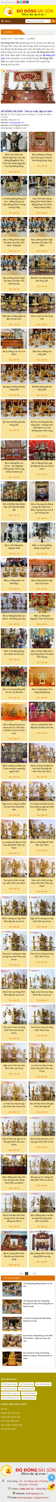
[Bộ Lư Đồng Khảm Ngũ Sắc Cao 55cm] (42, 568)
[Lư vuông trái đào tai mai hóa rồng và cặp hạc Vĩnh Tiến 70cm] (42, 791)
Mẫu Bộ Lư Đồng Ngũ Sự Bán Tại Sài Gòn (14, 317)
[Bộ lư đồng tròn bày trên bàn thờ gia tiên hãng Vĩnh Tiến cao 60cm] (14, 1164)
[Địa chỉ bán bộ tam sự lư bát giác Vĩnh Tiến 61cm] (42, 1126)
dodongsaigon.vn (16, 122)
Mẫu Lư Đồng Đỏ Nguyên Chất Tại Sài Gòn (42, 617)
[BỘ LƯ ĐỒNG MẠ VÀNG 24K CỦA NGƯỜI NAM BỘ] (14, 491)
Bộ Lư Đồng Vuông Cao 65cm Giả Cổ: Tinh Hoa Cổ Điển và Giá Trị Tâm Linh (14, 728)
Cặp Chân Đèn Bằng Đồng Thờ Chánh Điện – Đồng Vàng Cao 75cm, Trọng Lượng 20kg (42, 203)
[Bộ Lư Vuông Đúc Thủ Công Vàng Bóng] (42, 677)
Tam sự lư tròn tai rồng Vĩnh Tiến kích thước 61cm (14, 1030)
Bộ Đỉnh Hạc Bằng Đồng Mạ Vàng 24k (42, 279)
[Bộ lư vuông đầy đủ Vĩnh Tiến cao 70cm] (42, 829)
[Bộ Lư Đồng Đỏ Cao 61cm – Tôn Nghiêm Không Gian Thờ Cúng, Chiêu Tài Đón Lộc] (14, 450)
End (34, 1274)
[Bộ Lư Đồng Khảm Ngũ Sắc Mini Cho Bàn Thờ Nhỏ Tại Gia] (14, 265)
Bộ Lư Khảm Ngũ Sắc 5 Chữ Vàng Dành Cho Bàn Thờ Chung (42, 654)
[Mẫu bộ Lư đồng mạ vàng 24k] (42, 339)
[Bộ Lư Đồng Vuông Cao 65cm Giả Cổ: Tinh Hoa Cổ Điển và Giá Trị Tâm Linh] (14, 712)
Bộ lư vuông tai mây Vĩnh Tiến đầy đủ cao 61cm (14, 920)
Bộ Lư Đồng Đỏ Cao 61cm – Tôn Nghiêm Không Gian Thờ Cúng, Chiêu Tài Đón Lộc (14, 467)
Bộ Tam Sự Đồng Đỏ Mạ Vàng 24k (14, 423)
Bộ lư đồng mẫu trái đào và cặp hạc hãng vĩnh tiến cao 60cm (42, 1218)
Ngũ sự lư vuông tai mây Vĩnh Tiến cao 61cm (42, 920)
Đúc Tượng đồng (26, 1384)
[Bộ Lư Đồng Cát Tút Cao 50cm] (14, 339)
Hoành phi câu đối (26, 1389)
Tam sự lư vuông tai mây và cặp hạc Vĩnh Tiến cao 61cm (14, 956)
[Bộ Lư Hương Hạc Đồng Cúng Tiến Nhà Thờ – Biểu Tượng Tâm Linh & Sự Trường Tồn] (42, 491)
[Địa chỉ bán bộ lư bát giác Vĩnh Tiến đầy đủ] (42, 1091)
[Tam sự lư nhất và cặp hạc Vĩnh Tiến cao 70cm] (14, 867)
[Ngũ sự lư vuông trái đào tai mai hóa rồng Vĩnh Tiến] (14, 791)
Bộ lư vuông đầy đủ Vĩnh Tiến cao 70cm (42, 843)
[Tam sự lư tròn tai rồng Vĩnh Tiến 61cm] (42, 1014)
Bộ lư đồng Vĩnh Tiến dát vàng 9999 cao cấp (42, 1255)
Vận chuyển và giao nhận (12, 1425)
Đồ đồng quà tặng (9, 1384)
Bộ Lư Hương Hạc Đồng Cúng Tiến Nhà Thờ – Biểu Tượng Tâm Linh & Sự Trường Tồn (42, 508)
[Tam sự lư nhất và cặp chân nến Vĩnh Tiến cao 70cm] (42, 867)
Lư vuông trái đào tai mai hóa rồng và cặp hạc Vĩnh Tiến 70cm (42, 806)
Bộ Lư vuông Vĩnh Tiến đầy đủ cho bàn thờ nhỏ (42, 726)
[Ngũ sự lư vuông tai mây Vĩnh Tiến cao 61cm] (42, 906)
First (21, 1274)
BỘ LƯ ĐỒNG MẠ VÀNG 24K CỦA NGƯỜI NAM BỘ (14, 507)
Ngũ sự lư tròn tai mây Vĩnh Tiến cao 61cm (14, 1066)
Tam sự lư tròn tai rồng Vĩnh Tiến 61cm (42, 1028)
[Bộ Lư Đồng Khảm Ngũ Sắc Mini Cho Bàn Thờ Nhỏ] (42, 227)
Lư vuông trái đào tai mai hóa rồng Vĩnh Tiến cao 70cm (14, 845)
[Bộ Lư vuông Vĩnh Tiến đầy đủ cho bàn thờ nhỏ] (42, 712)
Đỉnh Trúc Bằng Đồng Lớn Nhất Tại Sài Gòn (14, 652)
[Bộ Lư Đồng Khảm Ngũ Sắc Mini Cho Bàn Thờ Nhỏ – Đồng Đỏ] (14, 227)
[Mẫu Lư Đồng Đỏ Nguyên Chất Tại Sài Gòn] (42, 603)
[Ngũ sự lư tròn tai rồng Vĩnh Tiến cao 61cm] (42, 979)
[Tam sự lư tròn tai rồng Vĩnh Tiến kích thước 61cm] (14, 1014)
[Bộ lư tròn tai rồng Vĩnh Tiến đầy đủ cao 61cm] (14, 979)
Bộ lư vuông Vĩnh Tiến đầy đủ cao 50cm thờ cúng (14, 1256)
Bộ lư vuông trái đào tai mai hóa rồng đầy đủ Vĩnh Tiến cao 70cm (42, 768)
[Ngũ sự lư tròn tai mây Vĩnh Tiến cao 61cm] (14, 1053)
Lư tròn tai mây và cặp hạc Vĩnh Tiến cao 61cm (14, 1105)
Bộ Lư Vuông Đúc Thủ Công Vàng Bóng (42, 690)
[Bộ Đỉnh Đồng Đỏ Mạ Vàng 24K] (42, 374)
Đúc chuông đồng (43, 1384)
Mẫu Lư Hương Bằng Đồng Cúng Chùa (42, 546)
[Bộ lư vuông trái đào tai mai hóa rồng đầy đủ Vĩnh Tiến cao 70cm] (42, 753)
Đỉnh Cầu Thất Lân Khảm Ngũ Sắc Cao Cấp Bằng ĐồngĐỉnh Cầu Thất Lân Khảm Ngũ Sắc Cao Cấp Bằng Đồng (14, 160)
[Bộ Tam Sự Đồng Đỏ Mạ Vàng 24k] (14, 409)
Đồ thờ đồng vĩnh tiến (10, 1398)
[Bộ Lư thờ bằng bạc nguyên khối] (14, 532)
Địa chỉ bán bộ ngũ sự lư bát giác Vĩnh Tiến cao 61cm (14, 1141)
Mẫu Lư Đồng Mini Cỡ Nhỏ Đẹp (14, 582)
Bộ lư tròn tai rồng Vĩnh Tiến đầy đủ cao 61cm (14, 993)
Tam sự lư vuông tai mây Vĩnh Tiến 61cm (42, 955)
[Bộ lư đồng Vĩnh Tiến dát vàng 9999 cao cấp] (42, 1241)
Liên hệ (4, 1409)
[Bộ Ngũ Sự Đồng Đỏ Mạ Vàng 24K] (14, 374)
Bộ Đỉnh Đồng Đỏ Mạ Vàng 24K (42, 388)
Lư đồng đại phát (29, 1393)
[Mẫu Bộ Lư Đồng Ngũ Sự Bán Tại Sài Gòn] (14, 303)
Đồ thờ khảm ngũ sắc (10, 1393)
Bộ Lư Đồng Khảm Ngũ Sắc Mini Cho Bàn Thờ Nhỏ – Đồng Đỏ (14, 242)
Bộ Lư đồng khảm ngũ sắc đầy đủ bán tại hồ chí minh (42, 466)
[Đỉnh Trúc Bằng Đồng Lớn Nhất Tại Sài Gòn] (14, 638)
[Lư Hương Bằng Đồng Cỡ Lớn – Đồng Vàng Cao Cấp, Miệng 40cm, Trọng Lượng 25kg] (14, 186)
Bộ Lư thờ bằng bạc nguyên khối (14, 546)
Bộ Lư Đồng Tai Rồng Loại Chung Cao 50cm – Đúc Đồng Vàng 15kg (42, 157)
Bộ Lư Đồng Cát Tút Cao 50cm (14, 353)
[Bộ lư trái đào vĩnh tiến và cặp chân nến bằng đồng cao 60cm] (14, 1202)
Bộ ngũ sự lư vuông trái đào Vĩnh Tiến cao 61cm (42, 1178)
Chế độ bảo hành (8, 1429)
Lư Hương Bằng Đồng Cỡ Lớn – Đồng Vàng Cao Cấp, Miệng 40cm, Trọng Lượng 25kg (14, 203)
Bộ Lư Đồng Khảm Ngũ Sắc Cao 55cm (42, 582)
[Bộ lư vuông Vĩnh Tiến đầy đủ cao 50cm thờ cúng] (14, 1241)
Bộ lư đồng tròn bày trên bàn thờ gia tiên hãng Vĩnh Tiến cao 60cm (14, 1180)
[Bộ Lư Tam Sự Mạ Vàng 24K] (42, 303)
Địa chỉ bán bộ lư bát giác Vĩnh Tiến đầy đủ (42, 1105)
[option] (28, 1289)
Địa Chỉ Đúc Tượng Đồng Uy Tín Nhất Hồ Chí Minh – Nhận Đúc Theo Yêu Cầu (38, 1338)
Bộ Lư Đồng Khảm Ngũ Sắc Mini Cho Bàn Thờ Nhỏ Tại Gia (14, 281)
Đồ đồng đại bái (29, 1398)
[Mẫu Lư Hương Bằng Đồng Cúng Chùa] (42, 532)
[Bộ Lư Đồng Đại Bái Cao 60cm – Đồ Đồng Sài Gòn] (14, 603)
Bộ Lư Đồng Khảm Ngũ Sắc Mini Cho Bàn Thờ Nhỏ (42, 242)
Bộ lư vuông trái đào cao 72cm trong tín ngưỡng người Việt (14, 768)
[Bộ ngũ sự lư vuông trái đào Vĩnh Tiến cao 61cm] (42, 1164)
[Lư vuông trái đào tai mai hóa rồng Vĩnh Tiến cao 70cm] (14, 829)
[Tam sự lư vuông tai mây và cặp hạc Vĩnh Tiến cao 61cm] (14, 941)
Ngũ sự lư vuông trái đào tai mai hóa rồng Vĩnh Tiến (14, 806)
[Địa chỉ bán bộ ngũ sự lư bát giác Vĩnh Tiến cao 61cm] (14, 1126)
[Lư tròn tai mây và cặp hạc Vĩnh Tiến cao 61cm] (14, 1091)
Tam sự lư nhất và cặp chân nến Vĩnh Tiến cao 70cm (42, 883)
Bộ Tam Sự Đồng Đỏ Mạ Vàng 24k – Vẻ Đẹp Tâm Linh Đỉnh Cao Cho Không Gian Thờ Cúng (42, 426)
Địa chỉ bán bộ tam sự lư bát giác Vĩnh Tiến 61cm (42, 1140)
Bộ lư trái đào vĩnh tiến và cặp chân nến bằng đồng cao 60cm (14, 1218)
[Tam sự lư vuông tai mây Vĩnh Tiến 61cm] (42, 941)
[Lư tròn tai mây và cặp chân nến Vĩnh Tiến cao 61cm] (42, 1053)
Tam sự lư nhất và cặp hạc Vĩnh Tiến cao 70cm (14, 881)
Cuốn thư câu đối (9, 1389)
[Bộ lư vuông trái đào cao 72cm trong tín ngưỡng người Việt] (14, 753)
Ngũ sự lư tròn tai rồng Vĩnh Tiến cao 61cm (42, 993)
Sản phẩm (19, 39)
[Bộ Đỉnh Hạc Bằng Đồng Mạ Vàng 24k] (42, 265)
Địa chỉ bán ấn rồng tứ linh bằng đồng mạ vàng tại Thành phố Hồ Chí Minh (37, 1356)
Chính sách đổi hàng (10, 1421)
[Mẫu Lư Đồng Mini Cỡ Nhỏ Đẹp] (14, 568)
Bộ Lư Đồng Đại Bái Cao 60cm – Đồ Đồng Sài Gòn (14, 617)
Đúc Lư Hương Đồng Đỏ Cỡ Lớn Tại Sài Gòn (14, 690)
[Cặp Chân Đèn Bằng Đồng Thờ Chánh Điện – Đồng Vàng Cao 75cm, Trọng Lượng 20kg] (42, 186)
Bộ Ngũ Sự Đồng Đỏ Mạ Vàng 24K (14, 388)
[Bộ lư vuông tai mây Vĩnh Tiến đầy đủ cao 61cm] (14, 906)
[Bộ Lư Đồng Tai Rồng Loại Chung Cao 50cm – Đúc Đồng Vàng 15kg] (42, 142)
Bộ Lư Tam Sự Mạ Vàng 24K (42, 317)
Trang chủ (6, 39)
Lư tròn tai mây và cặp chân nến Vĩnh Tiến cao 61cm (42, 1068)
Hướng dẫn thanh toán (11, 1417)
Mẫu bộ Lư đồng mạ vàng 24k (42, 353)
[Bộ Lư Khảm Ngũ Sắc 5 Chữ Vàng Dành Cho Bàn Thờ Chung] (42, 638)
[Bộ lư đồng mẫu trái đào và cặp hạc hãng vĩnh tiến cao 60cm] (42, 1202)
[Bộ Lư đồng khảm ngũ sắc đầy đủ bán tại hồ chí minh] (42, 450)
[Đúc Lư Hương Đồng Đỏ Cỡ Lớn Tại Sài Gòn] (14, 677)
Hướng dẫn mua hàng (10, 1413)
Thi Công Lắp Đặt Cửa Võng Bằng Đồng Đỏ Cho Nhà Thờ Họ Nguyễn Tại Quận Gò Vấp (38, 1304)
